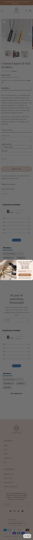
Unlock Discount (25, 275)
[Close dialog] (31, 261)
